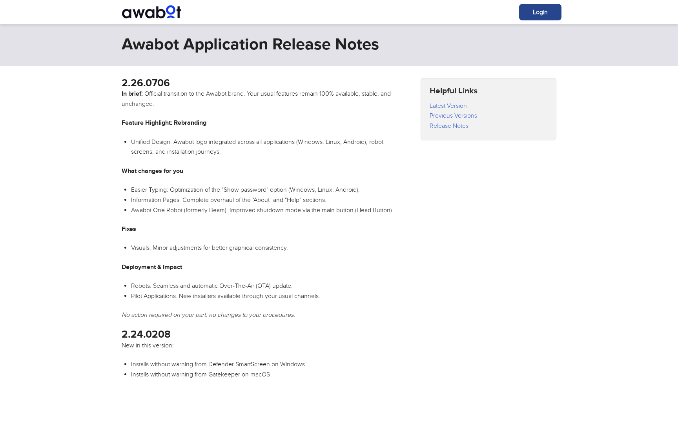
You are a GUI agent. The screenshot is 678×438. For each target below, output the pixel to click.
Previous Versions (453, 116)
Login (540, 12)
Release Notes (449, 126)
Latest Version (448, 106)
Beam (151, 12)
